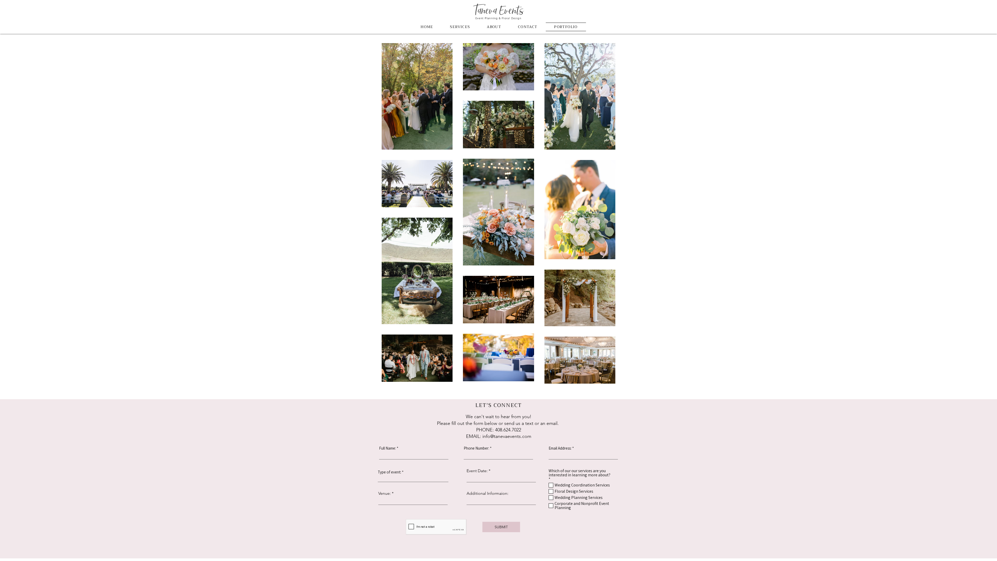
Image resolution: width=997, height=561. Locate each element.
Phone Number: (476, 448)
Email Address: (560, 448)
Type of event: (389, 472)
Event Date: (477, 471)
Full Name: (387, 448)
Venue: (384, 493)
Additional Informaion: (487, 493)
